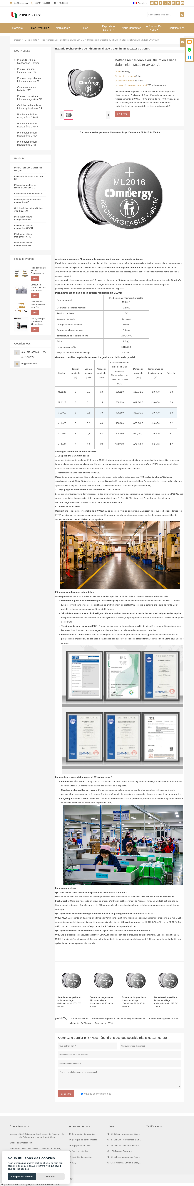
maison (17, 40)
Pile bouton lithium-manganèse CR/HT (27, 116)
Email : (13, 1143)
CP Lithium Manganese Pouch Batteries (129, 1157)
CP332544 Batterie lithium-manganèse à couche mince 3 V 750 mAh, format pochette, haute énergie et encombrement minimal (38, 287)
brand (118, 71)
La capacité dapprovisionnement (131, 85)
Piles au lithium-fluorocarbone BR (26, 70)
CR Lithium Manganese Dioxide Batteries (130, 1134)
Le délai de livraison (125, 80)
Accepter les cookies (22, 1176)
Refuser (50, 1176)
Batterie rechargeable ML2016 (163, 1018)
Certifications (176, 28)
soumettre (66, 1094)
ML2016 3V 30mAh (79, 1018)
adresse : (14, 1134)
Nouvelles (62, 28)
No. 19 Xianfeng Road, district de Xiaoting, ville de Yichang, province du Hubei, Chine (41, 1135)
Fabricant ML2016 (104, 1023)
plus (35, 278)
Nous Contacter (131, 28)
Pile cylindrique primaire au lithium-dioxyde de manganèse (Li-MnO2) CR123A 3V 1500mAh (38, 321)
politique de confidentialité (84, 1139)
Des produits (31, 40)
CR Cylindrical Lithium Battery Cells (127, 1162)
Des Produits (39, 28)
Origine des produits (125, 76)
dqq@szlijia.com (21, 3)
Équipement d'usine (81, 1145)
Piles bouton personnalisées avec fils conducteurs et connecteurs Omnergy (38, 304)
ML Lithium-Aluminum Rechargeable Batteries (132, 1145)
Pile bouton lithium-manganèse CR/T (27, 143)
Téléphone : (15, 1148)
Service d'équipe (80, 1151)
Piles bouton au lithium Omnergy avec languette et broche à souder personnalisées (38, 271)
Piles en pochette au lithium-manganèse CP (29, 98)
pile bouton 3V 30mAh (80, 1023)
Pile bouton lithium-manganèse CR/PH (27, 125)
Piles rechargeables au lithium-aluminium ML (62, 40)
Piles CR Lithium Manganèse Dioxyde (28, 61)
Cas (85, 28)
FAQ (74, 1162)
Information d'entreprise (83, 1134)
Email (122, 113)
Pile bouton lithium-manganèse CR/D (27, 134)
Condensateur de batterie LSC (26, 89)
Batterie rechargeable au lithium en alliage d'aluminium (118, 1018)
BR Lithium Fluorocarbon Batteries (127, 1139)
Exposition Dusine (108, 28)
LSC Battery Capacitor (121, 1151)
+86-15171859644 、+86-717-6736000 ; (51, 3)
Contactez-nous (19, 1126)
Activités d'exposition (82, 1157)
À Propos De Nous (154, 28)
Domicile (17, 28)
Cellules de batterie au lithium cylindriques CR (29, 107)
